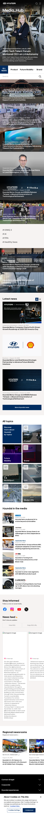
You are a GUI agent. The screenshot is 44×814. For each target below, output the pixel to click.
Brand (39, 70)
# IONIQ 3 (7, 230)
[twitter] (26, 609)
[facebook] (5, 609)
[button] (40, 35)
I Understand (29, 810)
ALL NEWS (4, 69)
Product (14, 70)
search (40, 76)
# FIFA (5, 238)
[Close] (40, 797)
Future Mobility (27, 70)
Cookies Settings (14, 810)
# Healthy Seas (10, 242)
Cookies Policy (15, 806)
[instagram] (12, 609)
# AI (4, 234)
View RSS (12, 625)
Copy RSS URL (32, 625)
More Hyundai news (22, 407)
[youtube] (19, 609)
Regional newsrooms (10, 735)
